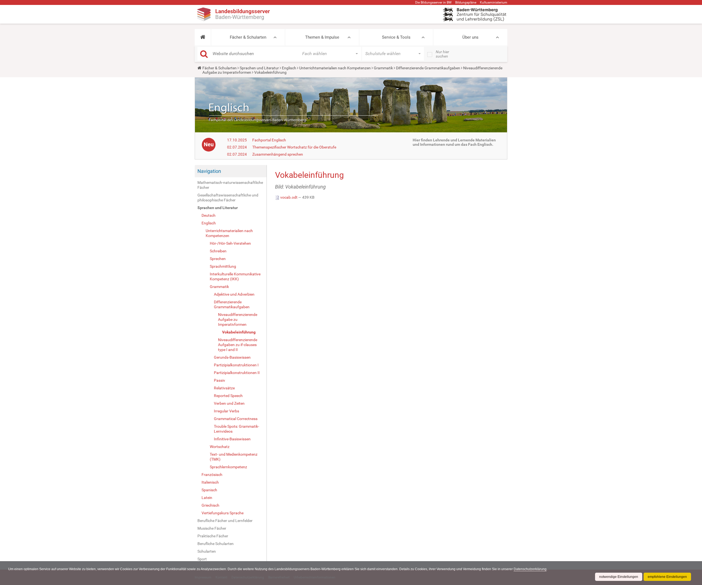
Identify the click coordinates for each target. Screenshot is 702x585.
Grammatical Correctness (235, 418)
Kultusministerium (493, 2)
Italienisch (210, 482)
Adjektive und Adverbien (234, 294)
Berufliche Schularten (215, 543)
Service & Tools (396, 37)
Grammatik (383, 68)
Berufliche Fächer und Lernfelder (225, 520)
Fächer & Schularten (248, 37)
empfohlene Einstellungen (667, 577)
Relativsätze (224, 388)
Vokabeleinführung (239, 332)
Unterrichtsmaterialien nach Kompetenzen (335, 68)
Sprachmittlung (223, 266)
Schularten (206, 551)
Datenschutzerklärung (530, 569)
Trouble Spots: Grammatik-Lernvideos (236, 428)
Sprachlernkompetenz (228, 467)
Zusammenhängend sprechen (277, 154)
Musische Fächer (211, 528)
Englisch (289, 68)
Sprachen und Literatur (259, 68)
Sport (202, 559)
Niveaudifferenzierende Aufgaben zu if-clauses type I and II (237, 345)
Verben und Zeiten (229, 403)
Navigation (209, 171)
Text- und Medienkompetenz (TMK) (233, 456)
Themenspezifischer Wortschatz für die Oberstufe (294, 147)
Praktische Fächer (212, 536)
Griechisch (210, 505)
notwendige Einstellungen (618, 577)
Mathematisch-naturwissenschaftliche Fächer (230, 185)
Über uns (470, 37)
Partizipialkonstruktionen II (237, 372)
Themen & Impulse (322, 37)
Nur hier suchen (442, 54)
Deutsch (209, 215)
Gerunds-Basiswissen (232, 357)
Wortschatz (220, 446)
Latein (207, 497)
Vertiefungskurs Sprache (223, 513)
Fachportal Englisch (269, 140)
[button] (202, 37)
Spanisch (209, 490)
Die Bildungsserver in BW (433, 2)
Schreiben (218, 251)
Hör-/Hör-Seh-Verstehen (230, 243)
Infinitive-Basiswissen (232, 439)
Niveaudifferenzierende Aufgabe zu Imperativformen (237, 319)
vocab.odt (288, 197)
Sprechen (218, 258)
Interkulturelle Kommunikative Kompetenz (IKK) (235, 276)
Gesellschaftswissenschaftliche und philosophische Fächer (227, 197)
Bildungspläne (465, 2)
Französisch (212, 474)
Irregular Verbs (226, 411)
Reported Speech (228, 395)
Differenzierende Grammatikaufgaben (428, 68)
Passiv (219, 380)
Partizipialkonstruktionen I (236, 365)
